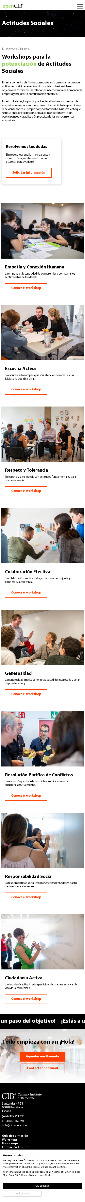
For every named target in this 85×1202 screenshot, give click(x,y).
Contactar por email (42, 1068)
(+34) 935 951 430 (13, 1116)
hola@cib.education (14, 1125)
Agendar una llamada (42, 1056)
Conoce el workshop (26, 288)
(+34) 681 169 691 (13, 1121)
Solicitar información (28, 172)
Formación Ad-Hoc (15, 1147)
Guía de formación (15, 1136)
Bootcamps (10, 1143)
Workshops (9, 1139)
